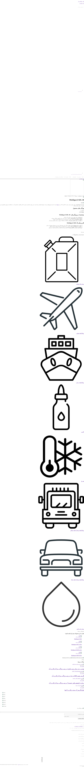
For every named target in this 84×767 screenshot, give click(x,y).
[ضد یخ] (61, 478)
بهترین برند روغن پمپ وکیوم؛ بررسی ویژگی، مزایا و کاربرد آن (66, 669)
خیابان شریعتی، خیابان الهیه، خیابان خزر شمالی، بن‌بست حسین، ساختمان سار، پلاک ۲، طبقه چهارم (66, 722)
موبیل (58, 204)
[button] (74, 177)
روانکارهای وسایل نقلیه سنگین (77, 530)
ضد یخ (82, 481)
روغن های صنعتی (80, 284)
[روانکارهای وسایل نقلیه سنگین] (61, 528)
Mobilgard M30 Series (76, 655)
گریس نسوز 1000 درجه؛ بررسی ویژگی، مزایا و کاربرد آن (68, 676)
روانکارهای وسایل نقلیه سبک (77, 579)
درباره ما (79, 176)
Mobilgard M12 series (76, 644)
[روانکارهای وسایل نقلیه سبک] (61, 577)
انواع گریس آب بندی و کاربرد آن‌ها (74, 690)
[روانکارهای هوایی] (61, 331)
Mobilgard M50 (78, 639)
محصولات (74, 176)
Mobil (66, 195)
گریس (82, 432)
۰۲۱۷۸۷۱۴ (76, 726)
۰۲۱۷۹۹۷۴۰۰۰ (81, 726)
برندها (76, 195)
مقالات (83, 751)
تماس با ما (66, 176)
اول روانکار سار (81, 1)
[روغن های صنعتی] (61, 281)
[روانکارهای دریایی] (61, 380)
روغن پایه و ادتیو (80, 629)
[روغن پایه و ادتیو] (61, 626)
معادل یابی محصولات (59, 176)
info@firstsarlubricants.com (77, 730)
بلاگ (70, 176)
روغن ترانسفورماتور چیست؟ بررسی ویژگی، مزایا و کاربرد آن (66, 683)
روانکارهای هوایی (80, 333)
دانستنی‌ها (82, 666)
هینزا (18, 764)
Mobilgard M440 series (76, 650)
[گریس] (61, 429)
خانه (82, 176)
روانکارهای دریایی (80, 382)
